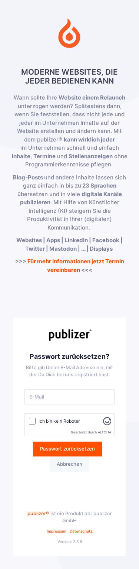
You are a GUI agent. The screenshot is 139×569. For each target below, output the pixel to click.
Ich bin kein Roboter (59, 421)
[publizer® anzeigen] (69, 335)
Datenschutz (81, 531)
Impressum (56, 531)
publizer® (38, 513)
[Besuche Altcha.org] (107, 420)
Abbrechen (69, 464)
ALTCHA (104, 432)
